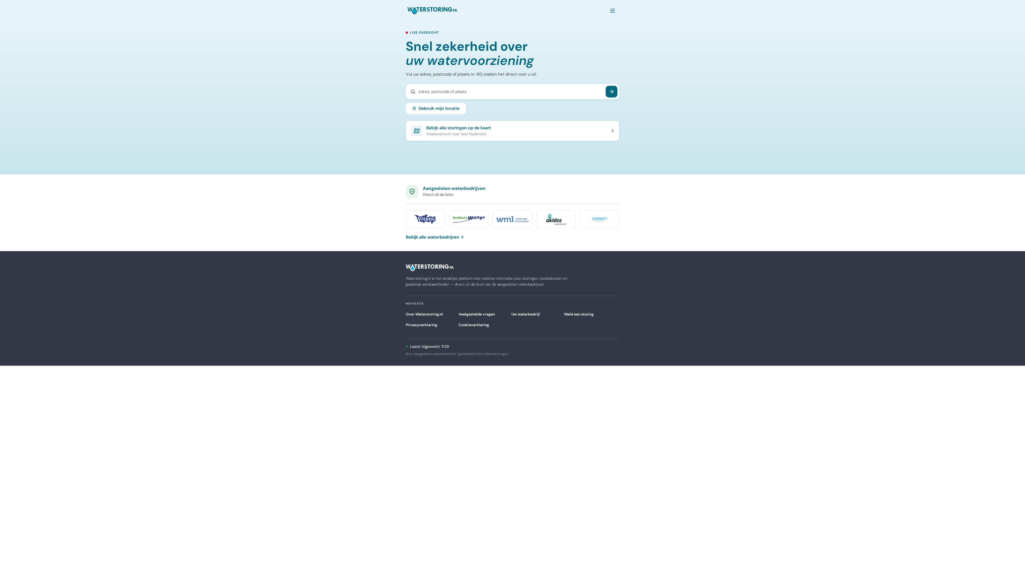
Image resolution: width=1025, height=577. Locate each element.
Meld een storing (579, 314)
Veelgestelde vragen (477, 314)
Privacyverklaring (421, 324)
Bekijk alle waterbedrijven (432, 237)
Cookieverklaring (474, 324)
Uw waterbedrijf (525, 314)
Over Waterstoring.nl (424, 314)
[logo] (432, 11)
